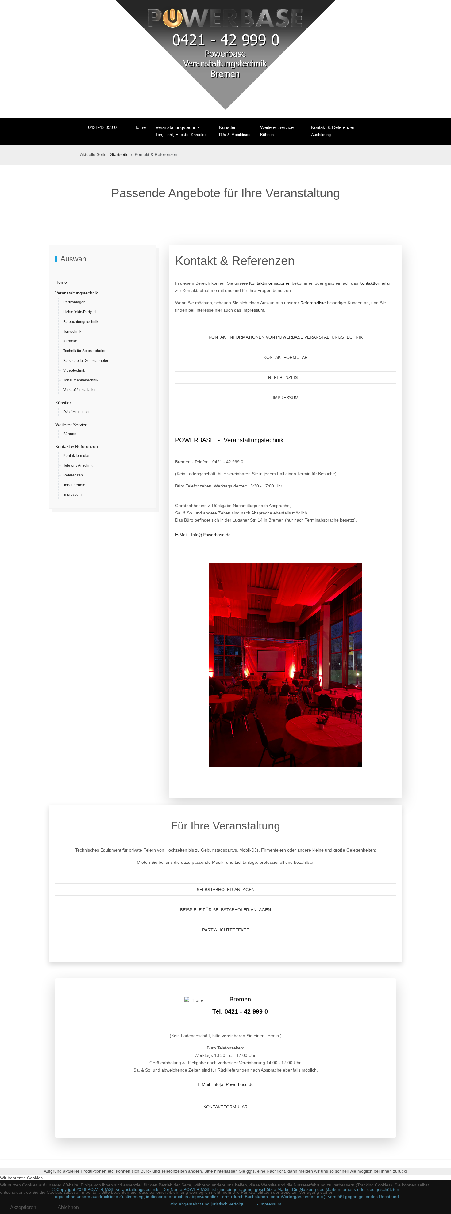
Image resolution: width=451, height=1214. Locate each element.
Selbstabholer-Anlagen (226, 889)
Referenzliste (313, 302)
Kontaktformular (374, 283)
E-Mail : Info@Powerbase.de (203, 534)
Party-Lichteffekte (225, 930)
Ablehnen (68, 1207)
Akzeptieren (23, 1207)
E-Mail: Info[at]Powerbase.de (226, 1084)
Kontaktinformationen (270, 283)
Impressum (253, 310)
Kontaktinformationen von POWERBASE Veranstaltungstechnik (286, 337)
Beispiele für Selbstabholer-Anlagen (225, 909)
